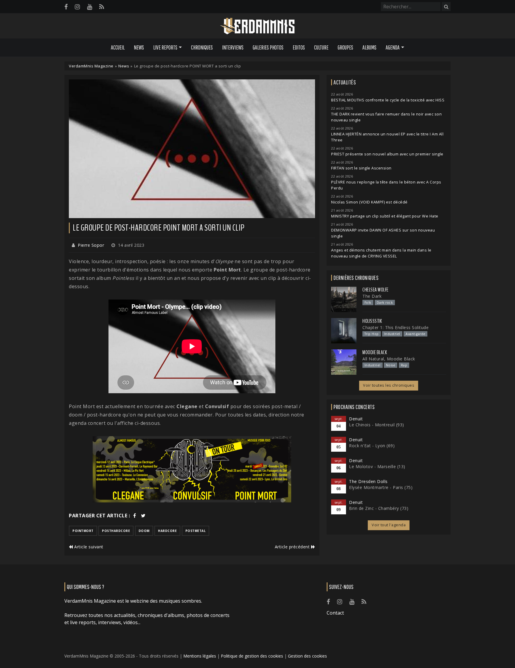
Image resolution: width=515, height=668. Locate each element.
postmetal (195, 531)
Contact (335, 613)
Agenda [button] (393, 47)
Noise (390, 365)
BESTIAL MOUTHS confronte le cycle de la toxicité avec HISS (387, 100)
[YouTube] (89, 7)
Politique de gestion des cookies (252, 656)
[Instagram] (77, 7)
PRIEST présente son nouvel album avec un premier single (387, 154)
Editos (299, 47)
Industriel (392, 334)
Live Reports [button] (165, 47)
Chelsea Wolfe (375, 289)
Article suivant (88, 547)
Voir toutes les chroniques (388, 385)
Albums (369, 47)
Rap (404, 365)
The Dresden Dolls (368, 481)
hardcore (167, 531)
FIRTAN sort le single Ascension (361, 168)
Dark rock (385, 302)
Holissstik (372, 321)
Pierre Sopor (91, 245)
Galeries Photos (268, 47)
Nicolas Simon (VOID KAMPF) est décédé (369, 202)
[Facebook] (66, 7)
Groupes (345, 47)
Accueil (118, 47)
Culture (321, 47)
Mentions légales (199, 656)
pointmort (83, 531)
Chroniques (202, 47)
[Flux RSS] (101, 7)
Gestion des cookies (307, 656)
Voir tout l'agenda (389, 524)
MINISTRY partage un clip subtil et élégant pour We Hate (384, 216)
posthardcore (116, 531)
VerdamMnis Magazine (91, 66)
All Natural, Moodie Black (388, 359)
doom (144, 531)
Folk (367, 302)
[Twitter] (143, 515)
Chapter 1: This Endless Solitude (395, 327)
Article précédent (293, 547)
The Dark (371, 296)
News (139, 47)
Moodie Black (374, 352)
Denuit (356, 419)
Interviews (232, 47)
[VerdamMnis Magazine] (257, 26)
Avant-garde (416, 334)
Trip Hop (371, 334)
